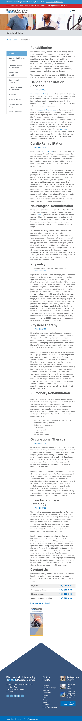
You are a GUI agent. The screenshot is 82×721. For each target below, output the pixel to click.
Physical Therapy (15, 100)
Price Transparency (49, 707)
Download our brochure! (40, 603)
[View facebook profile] (7, 696)
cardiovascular (47, 151)
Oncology (63, 129)
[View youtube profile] (18, 696)
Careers (45, 700)
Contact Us (46, 702)
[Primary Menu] (74, 10)
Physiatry (12, 95)
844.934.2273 (11, 692)
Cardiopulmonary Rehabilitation (15, 66)
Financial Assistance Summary (46, 692)
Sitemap (45, 705)
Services (16, 40)
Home (8, 40)
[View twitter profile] (11, 696)
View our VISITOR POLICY (54, 2)
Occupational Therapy (14, 81)
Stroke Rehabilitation (16, 112)
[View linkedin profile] (22, 696)
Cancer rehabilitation (38, 94)
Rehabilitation (14, 53)
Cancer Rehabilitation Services (17, 59)
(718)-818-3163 (40, 90)
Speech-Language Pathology (15, 105)
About (44, 697)
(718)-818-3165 (40, 271)
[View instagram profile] (15, 696)
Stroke (40, 215)
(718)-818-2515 (40, 147)
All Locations (68, 704)
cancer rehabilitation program (45, 110)
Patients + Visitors (49, 688)
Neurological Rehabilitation (14, 74)
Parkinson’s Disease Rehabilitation (16, 88)
